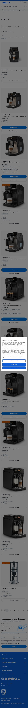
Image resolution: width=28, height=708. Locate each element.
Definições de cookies (13, 360)
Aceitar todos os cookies (13, 367)
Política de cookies (19, 357)
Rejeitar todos (13, 364)
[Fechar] (24, 338)
